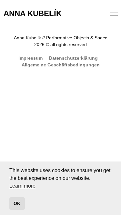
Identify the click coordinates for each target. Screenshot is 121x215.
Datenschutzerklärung (73, 58)
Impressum (30, 58)
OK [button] (17, 203)
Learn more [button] (22, 186)
